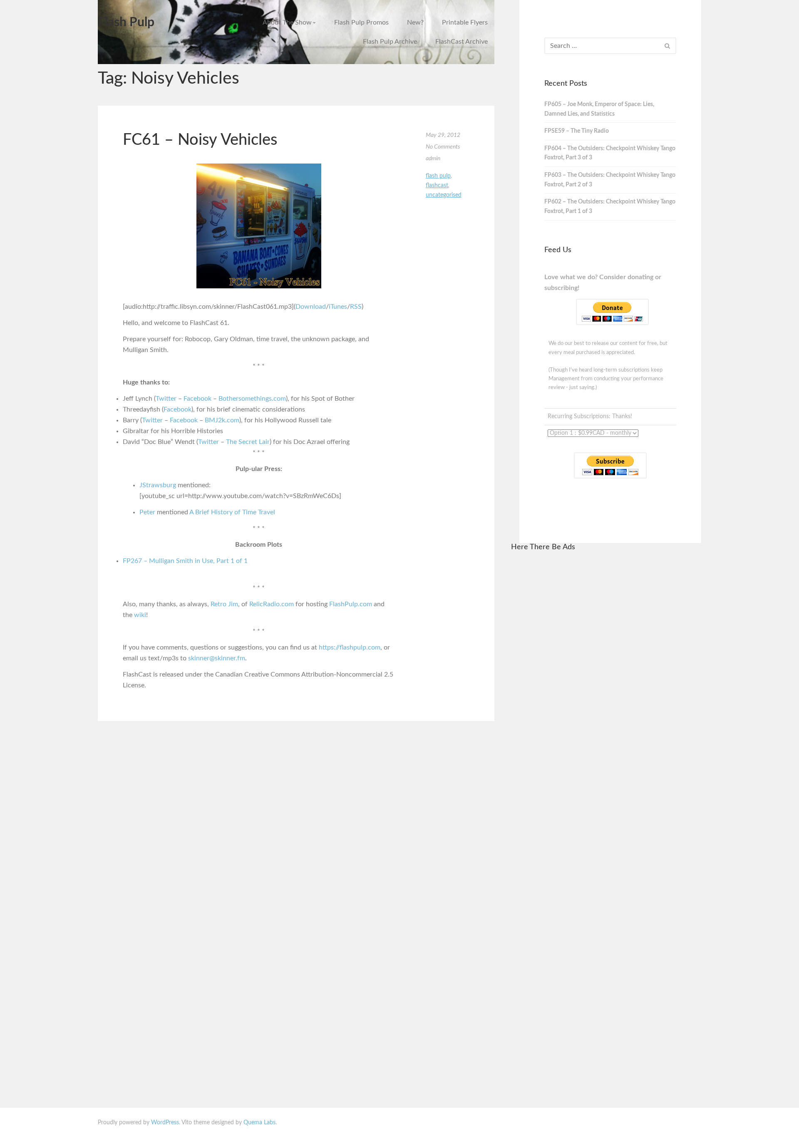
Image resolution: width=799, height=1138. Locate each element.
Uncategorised (444, 195)
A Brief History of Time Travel (232, 512)
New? (415, 22)
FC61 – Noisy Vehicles (200, 140)
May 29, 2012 (443, 135)
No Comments (443, 147)
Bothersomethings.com (252, 398)
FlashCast (437, 185)
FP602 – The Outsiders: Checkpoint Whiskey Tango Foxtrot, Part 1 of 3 (609, 206)
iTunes (338, 306)
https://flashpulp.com (349, 647)
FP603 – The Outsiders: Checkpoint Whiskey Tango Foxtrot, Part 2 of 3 (609, 180)
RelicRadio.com (271, 604)
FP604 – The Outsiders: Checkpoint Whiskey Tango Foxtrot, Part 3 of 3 (609, 153)
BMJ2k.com (222, 420)
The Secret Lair (248, 442)
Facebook (197, 398)
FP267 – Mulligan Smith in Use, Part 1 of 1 (185, 561)
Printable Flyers (465, 22)
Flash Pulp (126, 22)
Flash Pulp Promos (361, 22)
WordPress (165, 1123)
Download (310, 306)
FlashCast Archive (461, 41)
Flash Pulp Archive (390, 41)
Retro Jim (224, 604)
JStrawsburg (157, 485)
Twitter (166, 398)
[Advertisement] (606, 684)
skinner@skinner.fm (216, 658)
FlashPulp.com (350, 604)
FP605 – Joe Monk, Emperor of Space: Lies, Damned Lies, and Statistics (599, 109)
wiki (140, 615)
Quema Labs (259, 1123)
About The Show (287, 22)
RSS (356, 306)
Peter (147, 512)
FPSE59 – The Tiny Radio (576, 131)
